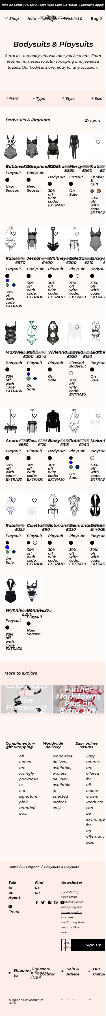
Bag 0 (96, 18)
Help (31, 18)
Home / (14, 867)
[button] (51, 18)
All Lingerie (30, 867)
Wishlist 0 (73, 18)
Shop (14, 18)
